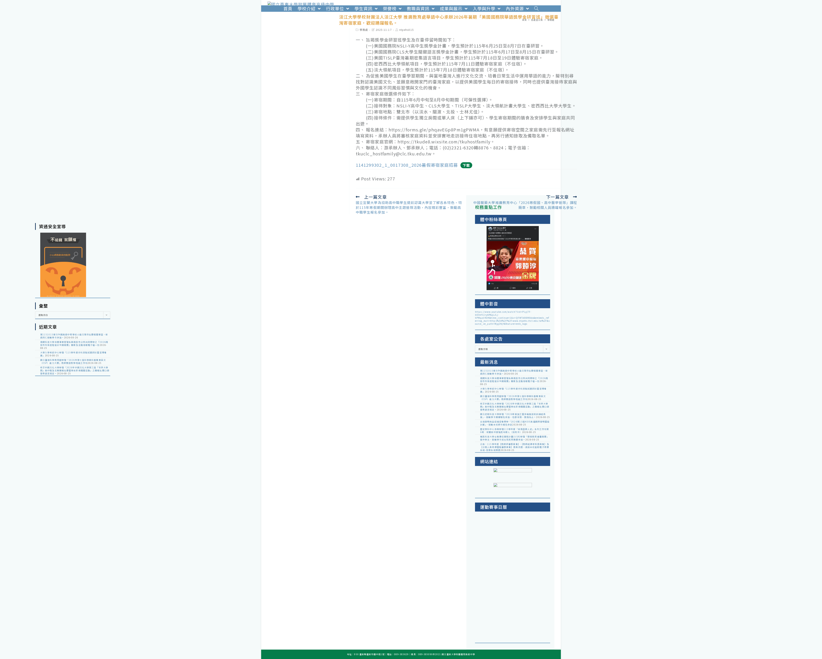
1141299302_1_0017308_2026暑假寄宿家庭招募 (407, 165)
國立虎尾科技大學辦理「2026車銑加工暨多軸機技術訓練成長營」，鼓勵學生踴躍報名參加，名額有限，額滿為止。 (513, 415)
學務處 (364, 29)
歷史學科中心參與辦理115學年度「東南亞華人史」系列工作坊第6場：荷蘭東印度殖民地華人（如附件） (514, 430)
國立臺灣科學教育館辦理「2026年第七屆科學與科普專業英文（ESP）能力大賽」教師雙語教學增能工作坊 (73, 361)
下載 (466, 165)
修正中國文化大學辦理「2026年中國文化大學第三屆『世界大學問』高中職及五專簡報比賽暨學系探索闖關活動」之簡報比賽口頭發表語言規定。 (74, 370)
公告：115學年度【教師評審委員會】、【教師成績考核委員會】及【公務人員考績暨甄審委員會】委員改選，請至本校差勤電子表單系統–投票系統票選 (514, 447)
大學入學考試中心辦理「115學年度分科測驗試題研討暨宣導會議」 (73, 354)
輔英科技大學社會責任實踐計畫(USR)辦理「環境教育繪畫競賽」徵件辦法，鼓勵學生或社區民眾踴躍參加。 (514, 438)
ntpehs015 (406, 29)
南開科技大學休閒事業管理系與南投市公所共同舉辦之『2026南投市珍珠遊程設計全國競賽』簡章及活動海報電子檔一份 (74, 343)
